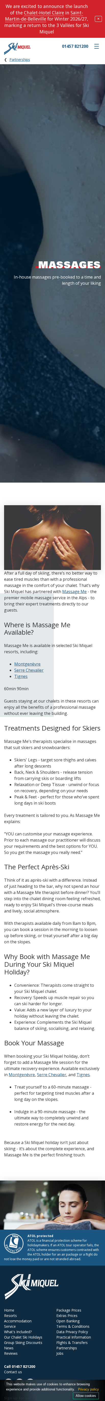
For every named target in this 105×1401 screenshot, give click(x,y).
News (9, 1347)
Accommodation (18, 1321)
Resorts (10, 1315)
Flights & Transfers (72, 1342)
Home (9, 1310)
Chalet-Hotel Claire (44, 13)
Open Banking (68, 1321)
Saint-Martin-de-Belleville (44, 16)
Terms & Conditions (72, 1326)
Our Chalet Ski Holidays (23, 1337)
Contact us (13, 1371)
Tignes (21, 676)
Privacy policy (88, 1389)
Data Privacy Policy (72, 1331)
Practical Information (73, 1337)
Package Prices (68, 1310)
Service (10, 1326)
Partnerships (19, 59)
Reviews (11, 1353)
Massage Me (74, 591)
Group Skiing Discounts (23, 1342)
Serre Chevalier (29, 670)
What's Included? (18, 1331)
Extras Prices (66, 1315)
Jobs (59, 1353)
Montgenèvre (27, 664)
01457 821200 (75, 46)
